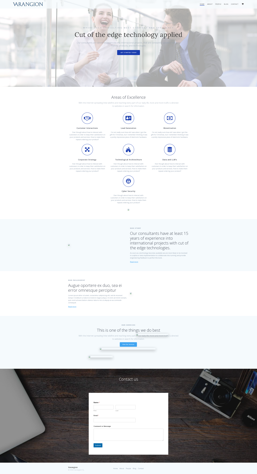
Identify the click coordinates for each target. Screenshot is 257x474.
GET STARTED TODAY (129, 52)
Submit (98, 445)
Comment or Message (102, 426)
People (218, 4)
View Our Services (128, 344)
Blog (226, 4)
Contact (234, 4)
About (210, 4)
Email (96, 415)
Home (202, 4)
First (95, 411)
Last (117, 411)
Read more (134, 262)
